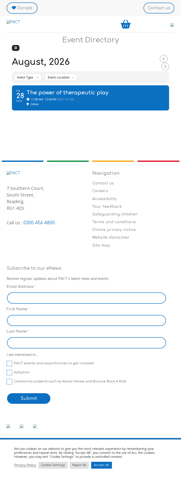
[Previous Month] (164, 59)
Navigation (106, 173)
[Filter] (15, 48)
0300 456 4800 (39, 222)
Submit (29, 398)
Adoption (22, 372)
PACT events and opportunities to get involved (54, 363)
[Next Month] (165, 66)
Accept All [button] (101, 465)
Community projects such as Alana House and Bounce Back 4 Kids (70, 381)
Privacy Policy (25, 465)
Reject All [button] (79, 465)
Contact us (159, 8)
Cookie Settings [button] (53, 465)
